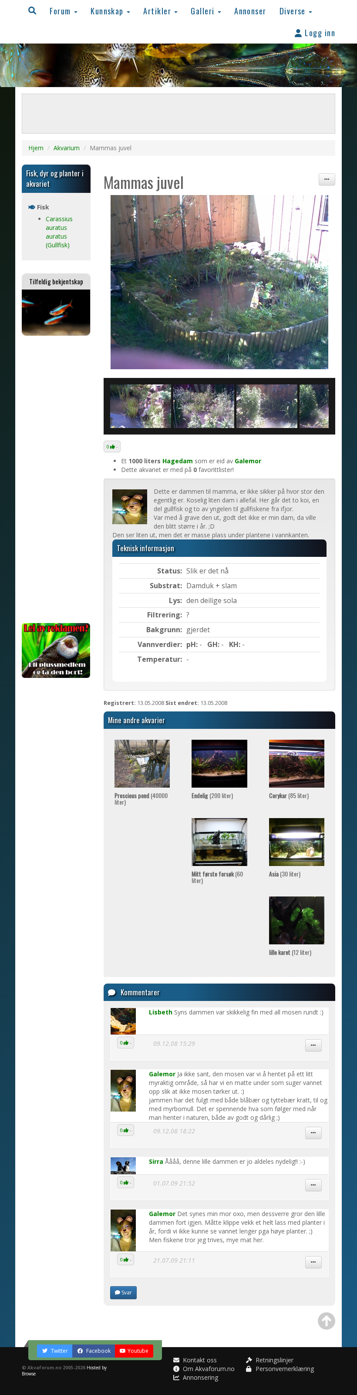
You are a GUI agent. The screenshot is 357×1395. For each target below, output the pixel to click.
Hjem (36, 148)
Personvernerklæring (284, 1369)
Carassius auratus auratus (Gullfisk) (59, 232)
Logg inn (319, 32)
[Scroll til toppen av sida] (326, 1321)
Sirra (156, 1161)
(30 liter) (284, 873)
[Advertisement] (56, 479)
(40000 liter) (141, 798)
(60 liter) (217, 877)
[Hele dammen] (220, 282)
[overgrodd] (203, 406)
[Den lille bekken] (140, 406)
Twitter (59, 1351)
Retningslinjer (273, 1360)
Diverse (294, 11)
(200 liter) (212, 795)
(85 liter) (289, 795)
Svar (126, 1292)
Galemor (248, 461)
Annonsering (199, 1377)
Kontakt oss (199, 1360)
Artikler (158, 11)
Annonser (250, 11)
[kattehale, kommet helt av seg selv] (266, 406)
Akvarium (67, 148)
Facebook (98, 1351)
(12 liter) (290, 952)
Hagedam (177, 461)
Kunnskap (108, 11)
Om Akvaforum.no (208, 1369)
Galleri (204, 11)
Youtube (138, 1351)
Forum (61, 11)
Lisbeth (160, 1012)
